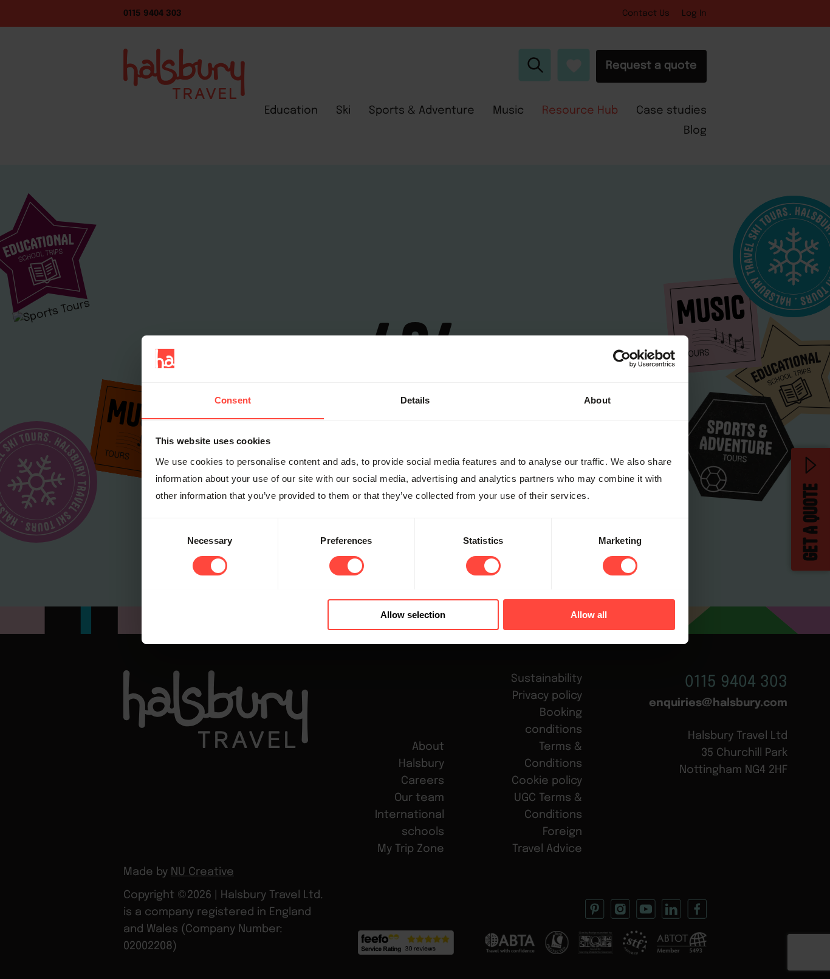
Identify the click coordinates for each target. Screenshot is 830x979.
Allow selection (412, 614)
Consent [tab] (232, 399)
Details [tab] (415, 399)
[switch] (346, 565)
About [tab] (597, 399)
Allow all (589, 614)
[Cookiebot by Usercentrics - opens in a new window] (622, 358)
